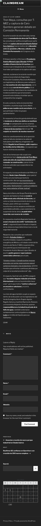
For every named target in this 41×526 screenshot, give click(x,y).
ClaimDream (13, 3)
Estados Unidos (16, 237)
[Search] (35, 468)
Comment (7, 354)
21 (20, 497)
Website (6, 405)
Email (6, 394)
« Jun (10, 504)
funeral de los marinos (13, 129)
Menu (22, 9)
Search (6, 464)
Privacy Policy (8, 521)
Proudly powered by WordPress (24, 521)
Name (6, 383)
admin (17, 17)
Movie (8, 333)
